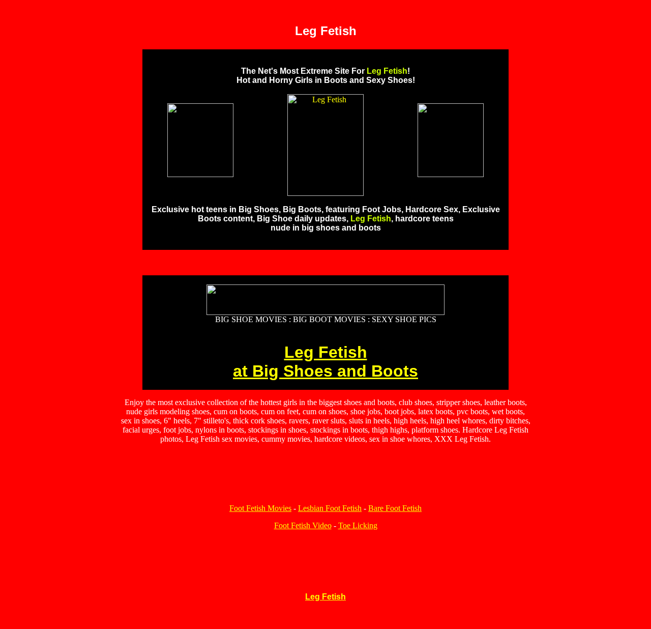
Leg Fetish (325, 352)
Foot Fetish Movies (260, 508)
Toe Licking (357, 525)
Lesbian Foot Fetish (330, 508)
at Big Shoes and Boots (325, 371)
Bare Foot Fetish (395, 508)
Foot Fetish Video (303, 525)
